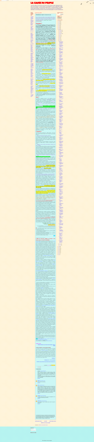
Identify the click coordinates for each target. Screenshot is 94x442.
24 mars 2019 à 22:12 (41, 385)
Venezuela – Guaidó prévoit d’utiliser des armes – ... (61, 163)
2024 (59, 23)
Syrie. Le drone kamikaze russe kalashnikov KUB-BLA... (61, 234)
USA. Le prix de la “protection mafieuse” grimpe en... (61, 117)
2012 (59, 253)
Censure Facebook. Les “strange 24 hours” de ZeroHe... (61, 73)
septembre (60, 33)
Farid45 (39, 380)
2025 (59, 22)
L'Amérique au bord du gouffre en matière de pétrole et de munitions (32, 65)
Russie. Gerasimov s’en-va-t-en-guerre (61, 200)
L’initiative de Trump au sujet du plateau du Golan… (61, 56)
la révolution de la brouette (44, 350)
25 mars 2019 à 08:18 (43, 395)
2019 (59, 29)
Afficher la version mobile (45, 422)
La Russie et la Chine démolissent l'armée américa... (61, 120)
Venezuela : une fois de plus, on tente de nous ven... (61, 83)
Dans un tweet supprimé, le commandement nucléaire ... (61, 210)
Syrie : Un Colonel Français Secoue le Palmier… (60, 159)
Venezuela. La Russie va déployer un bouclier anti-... (61, 181)
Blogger (51, 440)
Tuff (38, 385)
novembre (60, 31)
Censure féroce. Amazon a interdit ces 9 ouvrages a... (61, 145)
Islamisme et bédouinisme (61, 147)
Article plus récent (38, 421)
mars (60, 40)
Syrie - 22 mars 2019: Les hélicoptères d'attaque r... (61, 62)
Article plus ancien (52, 421)
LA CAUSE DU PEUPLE (42, 3)
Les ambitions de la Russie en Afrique (61, 135)
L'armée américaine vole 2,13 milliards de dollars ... (61, 221)
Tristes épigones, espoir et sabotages (61, 104)
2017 (59, 247)
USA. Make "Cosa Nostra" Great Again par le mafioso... (61, 142)
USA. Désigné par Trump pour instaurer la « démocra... (61, 187)
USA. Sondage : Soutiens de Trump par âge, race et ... (61, 177)
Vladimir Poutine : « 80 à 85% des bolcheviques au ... (61, 217)
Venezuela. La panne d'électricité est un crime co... (61, 101)
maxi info (39, 395)
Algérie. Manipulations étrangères (61, 150)
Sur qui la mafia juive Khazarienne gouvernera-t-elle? (61, 49)
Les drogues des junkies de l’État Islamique (61, 114)
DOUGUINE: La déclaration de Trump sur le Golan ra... (61, 45)
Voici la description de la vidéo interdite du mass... (61, 69)
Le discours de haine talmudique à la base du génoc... (61, 138)
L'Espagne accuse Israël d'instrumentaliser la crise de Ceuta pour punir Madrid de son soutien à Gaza (32, 90)
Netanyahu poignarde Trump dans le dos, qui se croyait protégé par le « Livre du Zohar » (32, 81)
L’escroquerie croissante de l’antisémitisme (61, 230)
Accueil (45, 421)
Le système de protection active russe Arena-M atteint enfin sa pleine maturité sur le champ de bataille (32, 47)
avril (59, 39)
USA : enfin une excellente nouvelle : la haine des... (61, 241)
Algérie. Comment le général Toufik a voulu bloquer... (61, 153)
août (59, 34)
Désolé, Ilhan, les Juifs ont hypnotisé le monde (61, 86)
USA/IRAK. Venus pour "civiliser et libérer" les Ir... (61, 224)
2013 (59, 252)
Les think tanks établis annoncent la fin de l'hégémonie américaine (32, 29)
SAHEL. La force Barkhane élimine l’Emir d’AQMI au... (61, 197)
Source (54, 235)
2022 (59, 25)
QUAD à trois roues (60, 130)
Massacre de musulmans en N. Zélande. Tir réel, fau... (61, 77)
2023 (59, 24)
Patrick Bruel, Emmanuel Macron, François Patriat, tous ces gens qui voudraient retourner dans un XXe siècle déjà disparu (32, 38)
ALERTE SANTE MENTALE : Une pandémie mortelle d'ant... (61, 107)
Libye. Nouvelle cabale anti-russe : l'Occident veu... (61, 194)
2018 (59, 246)
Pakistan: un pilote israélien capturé (60, 132)
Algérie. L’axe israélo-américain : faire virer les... (60, 127)
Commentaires (33, 430)
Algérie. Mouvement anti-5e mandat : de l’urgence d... (61, 190)
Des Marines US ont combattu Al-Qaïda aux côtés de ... (61, 214)
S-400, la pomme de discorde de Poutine (61, 184)
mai (59, 38)
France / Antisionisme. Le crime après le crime (61, 207)
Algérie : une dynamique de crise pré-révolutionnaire (61, 97)
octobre (60, 32)
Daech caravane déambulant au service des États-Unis (61, 42)
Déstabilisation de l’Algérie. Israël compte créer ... (61, 52)
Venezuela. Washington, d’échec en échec (61, 227)
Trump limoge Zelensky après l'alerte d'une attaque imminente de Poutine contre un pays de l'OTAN (32, 73)
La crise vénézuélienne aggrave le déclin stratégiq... (61, 204)
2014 (59, 251)
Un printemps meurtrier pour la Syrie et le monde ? (61, 80)
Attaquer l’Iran (61, 171)
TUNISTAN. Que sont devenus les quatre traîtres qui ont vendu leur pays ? (46, 361)
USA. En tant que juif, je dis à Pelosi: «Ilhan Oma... (61, 156)
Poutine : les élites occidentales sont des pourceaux (61, 238)
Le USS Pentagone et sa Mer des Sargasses (61, 111)
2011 (59, 254)
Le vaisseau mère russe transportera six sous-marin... (61, 174)
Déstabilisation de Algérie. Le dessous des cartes (61, 59)
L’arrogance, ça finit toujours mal (32, 95)
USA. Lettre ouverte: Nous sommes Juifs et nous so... (61, 124)
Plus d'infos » (53, 358)
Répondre (39, 378)
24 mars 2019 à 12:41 (42, 380)
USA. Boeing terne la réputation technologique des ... (61, 93)
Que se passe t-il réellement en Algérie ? (61, 166)
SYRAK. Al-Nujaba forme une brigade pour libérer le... (61, 90)
